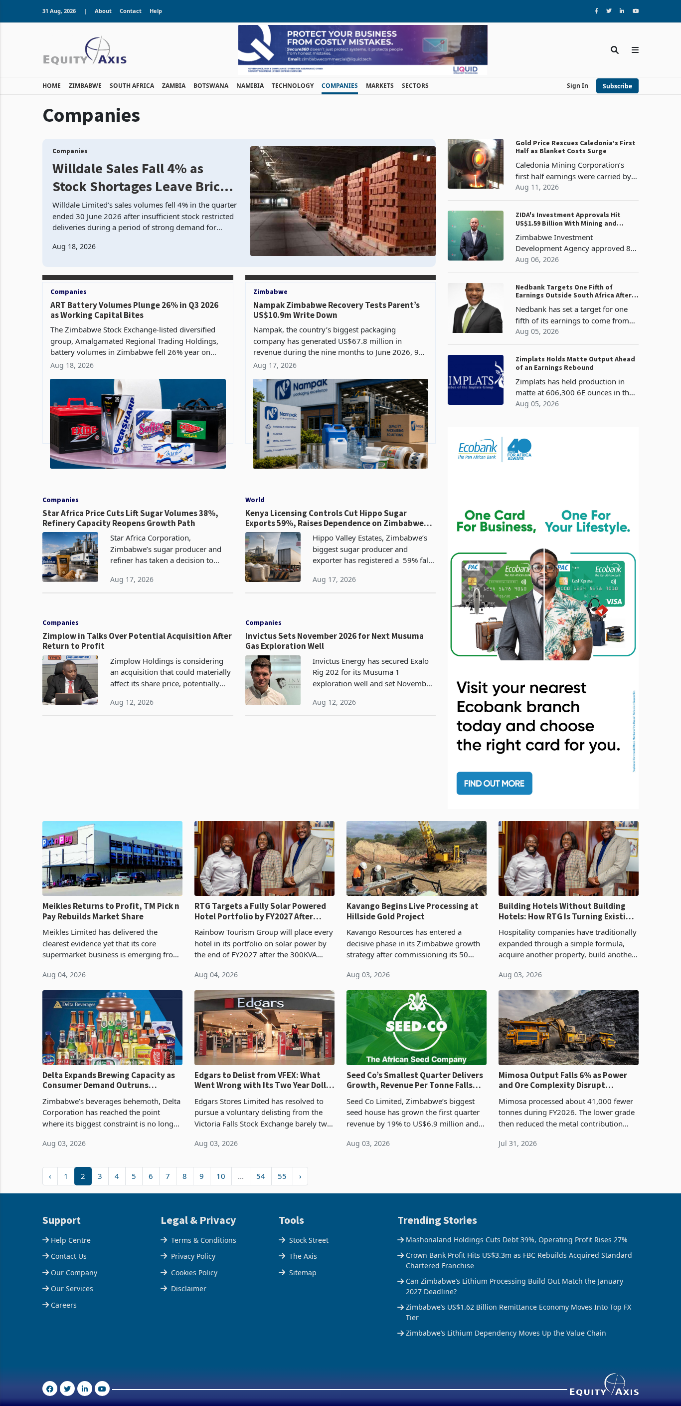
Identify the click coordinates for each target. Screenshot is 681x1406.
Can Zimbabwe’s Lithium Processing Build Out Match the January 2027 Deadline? (514, 1286)
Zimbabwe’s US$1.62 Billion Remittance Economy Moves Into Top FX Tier (518, 1312)
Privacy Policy (193, 1256)
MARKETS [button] (380, 85)
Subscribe (617, 86)
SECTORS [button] (415, 85)
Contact (131, 10)
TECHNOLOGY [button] (293, 85)
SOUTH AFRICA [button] (132, 85)
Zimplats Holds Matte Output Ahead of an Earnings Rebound (575, 363)
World (255, 499)
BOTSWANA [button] (210, 85)
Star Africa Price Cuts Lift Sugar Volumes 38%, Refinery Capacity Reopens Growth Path (130, 518)
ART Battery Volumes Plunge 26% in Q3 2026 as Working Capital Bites (134, 309)
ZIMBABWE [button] (85, 85)
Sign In (577, 85)
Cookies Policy (194, 1272)
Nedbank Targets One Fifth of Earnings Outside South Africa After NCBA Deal (573, 291)
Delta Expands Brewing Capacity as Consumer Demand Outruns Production (108, 1080)
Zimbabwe (270, 291)
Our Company (74, 1272)
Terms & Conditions (203, 1240)
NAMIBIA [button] (250, 85)
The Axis (303, 1256)
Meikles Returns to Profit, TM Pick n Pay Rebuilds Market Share (110, 911)
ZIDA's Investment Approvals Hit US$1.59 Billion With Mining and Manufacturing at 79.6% (568, 219)
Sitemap (303, 1272)
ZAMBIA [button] (173, 85)
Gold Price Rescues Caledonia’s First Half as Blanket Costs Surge (575, 147)
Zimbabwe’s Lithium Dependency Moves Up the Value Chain (506, 1333)
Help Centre (71, 1240)
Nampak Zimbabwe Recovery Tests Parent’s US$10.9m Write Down (336, 309)
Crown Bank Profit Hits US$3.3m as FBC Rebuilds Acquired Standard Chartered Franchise (519, 1260)
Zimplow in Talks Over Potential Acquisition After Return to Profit (137, 641)
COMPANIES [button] (340, 85)
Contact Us (69, 1256)
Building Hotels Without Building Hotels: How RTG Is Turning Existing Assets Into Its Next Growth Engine (567, 911)
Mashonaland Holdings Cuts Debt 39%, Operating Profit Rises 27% (517, 1239)
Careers (64, 1305)
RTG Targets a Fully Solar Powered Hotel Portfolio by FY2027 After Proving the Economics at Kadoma (260, 911)
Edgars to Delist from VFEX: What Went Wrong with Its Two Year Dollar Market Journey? (264, 1080)
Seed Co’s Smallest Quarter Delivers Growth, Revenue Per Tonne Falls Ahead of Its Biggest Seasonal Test (414, 1080)
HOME (51, 85)
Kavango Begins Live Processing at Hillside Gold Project (412, 911)
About (103, 10)
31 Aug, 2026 (59, 10)
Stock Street (309, 1240)
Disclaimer (188, 1288)
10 (220, 1176)
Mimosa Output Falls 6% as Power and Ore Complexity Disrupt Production (563, 1080)
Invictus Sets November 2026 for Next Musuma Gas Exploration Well (334, 641)
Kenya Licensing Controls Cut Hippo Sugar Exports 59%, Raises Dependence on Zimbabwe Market (334, 518)
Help (156, 10)
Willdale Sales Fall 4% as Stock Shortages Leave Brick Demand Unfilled (140, 177)
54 (260, 1176)
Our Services (72, 1288)
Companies (70, 151)
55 (282, 1176)
